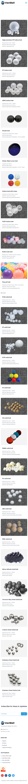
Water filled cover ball (10, 161)
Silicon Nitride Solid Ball (10, 569)
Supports (4, 741)
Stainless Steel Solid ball (10, 660)
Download (4, 745)
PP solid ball (6, 327)
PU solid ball (6, 388)
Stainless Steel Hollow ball (11, 690)
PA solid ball (6, 478)
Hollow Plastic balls (6, 755)
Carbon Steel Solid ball (10, 630)
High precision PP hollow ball (12, 40)
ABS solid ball (6, 509)
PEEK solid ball (7, 539)
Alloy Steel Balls (6, 760)
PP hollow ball (7, 70)
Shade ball (6, 131)
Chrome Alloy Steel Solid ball (12, 599)
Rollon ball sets (7, 252)
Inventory (4, 743)
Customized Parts (6, 762)
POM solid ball (7, 297)
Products (16, 11)
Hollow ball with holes (9, 191)
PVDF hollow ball (7, 221)
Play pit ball (6, 282)
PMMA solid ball (7, 448)
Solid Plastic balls (6, 758)
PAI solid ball (6, 418)
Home (11, 11)
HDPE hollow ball (7, 100)
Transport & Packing (6, 747)
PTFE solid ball (7, 357)
